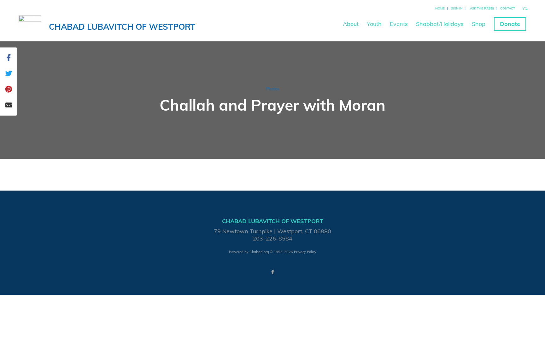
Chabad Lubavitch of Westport (122, 26)
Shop (478, 23)
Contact (507, 8)
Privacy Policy (305, 252)
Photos (272, 88)
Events (399, 23)
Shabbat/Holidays (440, 23)
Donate (510, 23)
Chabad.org (259, 252)
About (351, 23)
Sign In (456, 8)
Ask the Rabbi (482, 8)
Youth (374, 23)
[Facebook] (272, 272)
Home (440, 8)
